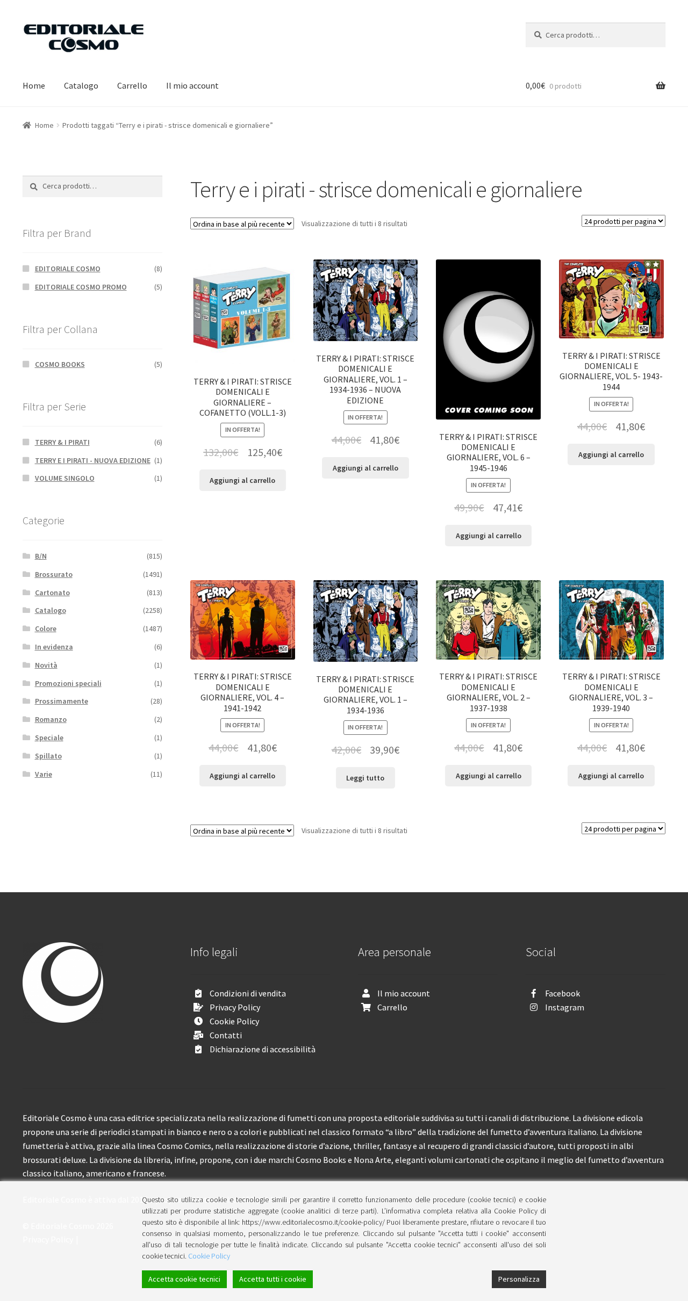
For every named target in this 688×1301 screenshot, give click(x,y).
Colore (45, 628)
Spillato (48, 756)
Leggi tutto (365, 778)
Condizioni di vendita (248, 993)
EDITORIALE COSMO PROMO (81, 287)
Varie (43, 774)
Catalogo (81, 85)
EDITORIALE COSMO (68, 268)
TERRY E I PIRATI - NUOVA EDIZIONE (92, 460)
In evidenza (54, 647)
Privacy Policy (235, 1007)
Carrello (132, 85)
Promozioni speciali (68, 683)
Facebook (562, 993)
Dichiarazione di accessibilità (263, 1049)
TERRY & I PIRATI (62, 442)
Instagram (564, 1007)
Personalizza (519, 1279)
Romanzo (51, 719)
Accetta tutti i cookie (272, 1279)
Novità (46, 665)
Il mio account (192, 85)
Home (34, 85)
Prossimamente (61, 701)
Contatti (226, 1035)
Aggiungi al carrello (242, 480)
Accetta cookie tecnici (184, 1279)
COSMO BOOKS (60, 364)
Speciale (49, 737)
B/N (41, 556)
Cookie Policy (234, 1021)
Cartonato (52, 592)
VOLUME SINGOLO (65, 478)
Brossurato (54, 574)
